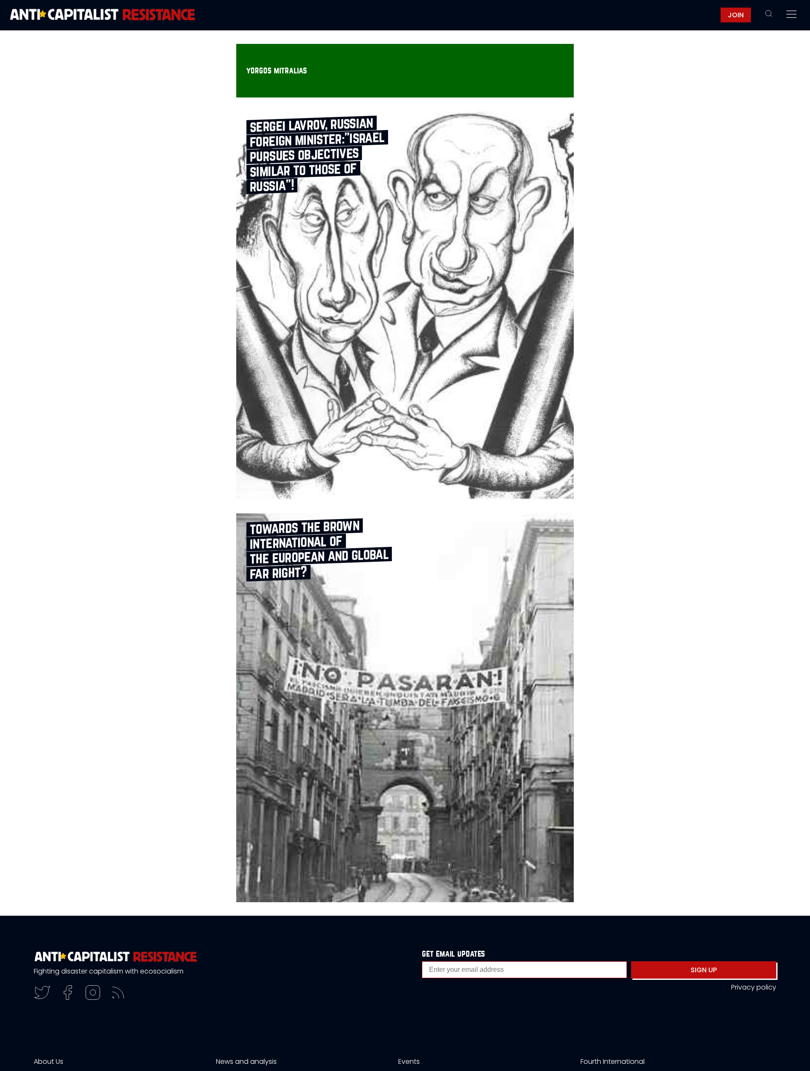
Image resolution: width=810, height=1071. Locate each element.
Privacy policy (753, 987)
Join (736, 15)
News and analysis (246, 1061)
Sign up (704, 970)
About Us (48, 1061)
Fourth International (612, 1061)
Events (409, 1061)
